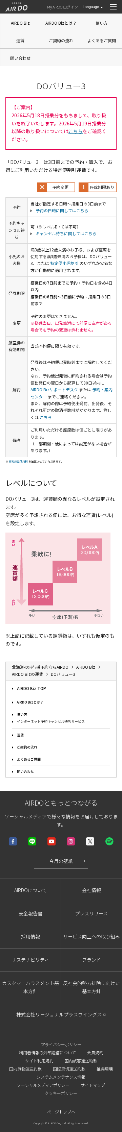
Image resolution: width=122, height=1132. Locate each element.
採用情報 (30, 936)
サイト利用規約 (39, 1060)
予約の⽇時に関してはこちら (62, 210)
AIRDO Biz (20, 23)
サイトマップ (93, 1085)
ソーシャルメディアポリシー (43, 1085)
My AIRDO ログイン (62, 6)
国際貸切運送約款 (69, 1069)
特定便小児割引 (64, 263)
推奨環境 (105, 1069)
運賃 (20, 40)
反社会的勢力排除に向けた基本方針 (91, 987)
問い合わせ (20, 58)
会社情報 (91, 890)
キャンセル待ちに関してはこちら (66, 233)
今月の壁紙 (61, 861)
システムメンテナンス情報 (61, 1077)
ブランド (91, 959)
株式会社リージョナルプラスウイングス (59, 1014)
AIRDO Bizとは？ (61, 23)
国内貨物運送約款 (25, 1069)
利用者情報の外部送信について (47, 1052)
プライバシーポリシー (61, 1044)
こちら (75, 131)
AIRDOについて (30, 890)
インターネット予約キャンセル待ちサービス (51, 721)
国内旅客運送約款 (81, 1060)
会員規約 (95, 1052)
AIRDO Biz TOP (31, 688)
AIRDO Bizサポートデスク (54, 389)
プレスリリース (91, 913)
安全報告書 (30, 913)
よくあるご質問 (101, 40)
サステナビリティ (30, 959)
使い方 (102, 23)
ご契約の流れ (61, 40)
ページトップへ (61, 1111)
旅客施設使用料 (18, 461)
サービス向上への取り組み (91, 936)
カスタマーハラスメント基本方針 (30, 987)
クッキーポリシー (61, 1093)
